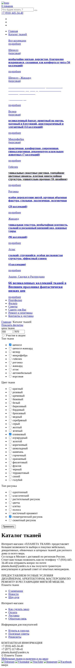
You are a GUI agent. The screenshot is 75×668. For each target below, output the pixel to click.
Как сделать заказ (18, 609)
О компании (15, 590)
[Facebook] (65, 661)
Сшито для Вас (17, 309)
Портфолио (15, 300)
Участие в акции (15, 335)
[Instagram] (50, 661)
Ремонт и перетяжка (20, 312)
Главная (13, 31)
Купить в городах (18, 630)
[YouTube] (36, 661)
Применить (8, 526)
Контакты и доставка (20, 315)
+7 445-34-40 (12, 12)
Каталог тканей (17, 34)
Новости (13, 594)
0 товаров (7, 6)
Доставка (13, 615)
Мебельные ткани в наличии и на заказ (24, 658)
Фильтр (12, 303)
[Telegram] (7, 661)
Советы (12, 306)
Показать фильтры (12, 325)
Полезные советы (18, 633)
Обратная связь (17, 618)
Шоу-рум (13, 597)
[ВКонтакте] (22, 661)
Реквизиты (14, 636)
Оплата (12, 612)
